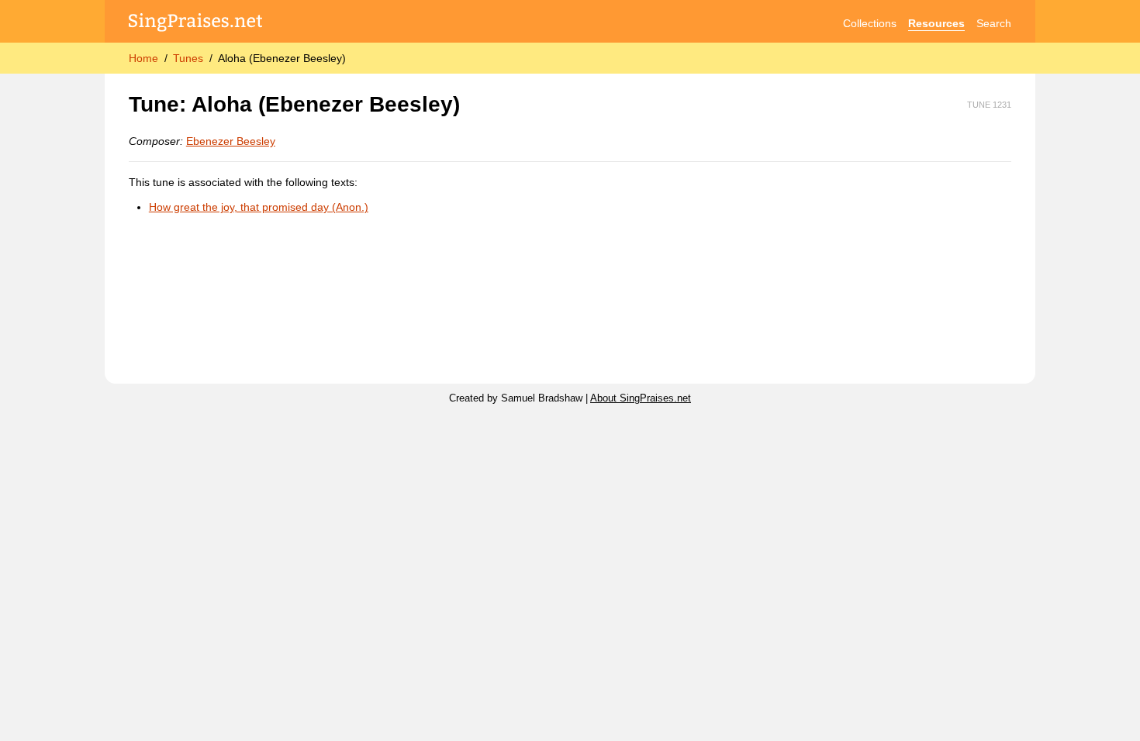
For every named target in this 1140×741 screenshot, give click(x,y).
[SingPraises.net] (196, 24)
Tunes (188, 58)
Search (993, 23)
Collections (869, 23)
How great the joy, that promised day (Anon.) (258, 207)
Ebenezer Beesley (230, 141)
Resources (936, 23)
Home (143, 58)
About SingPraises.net (640, 398)
